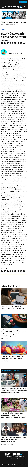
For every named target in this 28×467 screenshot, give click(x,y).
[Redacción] (4, 52)
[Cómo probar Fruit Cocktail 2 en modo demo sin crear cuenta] (14, 348)
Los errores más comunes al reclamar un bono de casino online (13, 307)
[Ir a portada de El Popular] (14, 7)
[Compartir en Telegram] (11, 43)
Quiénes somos (9, 456)
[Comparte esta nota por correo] (14, 43)
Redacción (11, 51)
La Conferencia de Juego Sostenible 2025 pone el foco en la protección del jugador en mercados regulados (13, 333)
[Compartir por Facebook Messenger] (17, 43)
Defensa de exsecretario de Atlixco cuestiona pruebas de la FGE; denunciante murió (14, 440)
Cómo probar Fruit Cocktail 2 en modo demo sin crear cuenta (12, 357)
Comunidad (13, 395)
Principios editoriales (19, 456)
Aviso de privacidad (21, 458)
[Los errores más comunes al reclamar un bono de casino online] (14, 296)
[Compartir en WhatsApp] (8, 43)
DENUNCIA (23, 2)
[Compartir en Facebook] (2, 43)
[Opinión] (14, 14)
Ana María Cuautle (5, 395)
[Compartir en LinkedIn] (21, 43)
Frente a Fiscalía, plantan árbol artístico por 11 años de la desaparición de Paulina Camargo (13, 415)
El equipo (8, 458)
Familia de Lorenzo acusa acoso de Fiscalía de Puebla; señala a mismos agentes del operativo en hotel (14, 390)
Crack (3, 30)
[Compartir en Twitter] (5, 43)
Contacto (13, 458)
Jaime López (4, 419)
